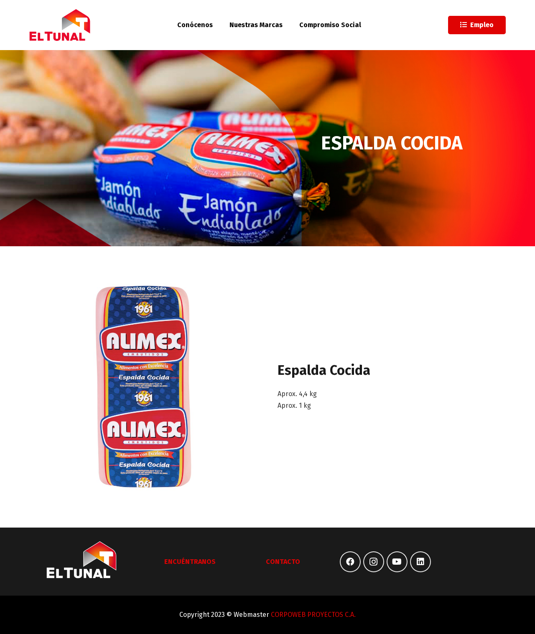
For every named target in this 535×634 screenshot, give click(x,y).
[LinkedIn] (420, 561)
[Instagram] (373, 561)
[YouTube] (397, 561)
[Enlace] (60, 25)
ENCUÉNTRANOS (190, 562)
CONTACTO (283, 562)
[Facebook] (350, 561)
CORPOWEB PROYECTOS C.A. (313, 615)
